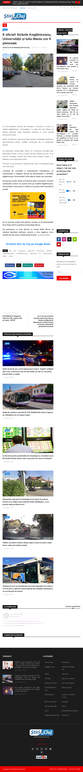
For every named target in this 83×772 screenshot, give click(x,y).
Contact (22, 8)
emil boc (49, 251)
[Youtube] (75, 8)
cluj (10, 251)
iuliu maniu (33, 253)
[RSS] (78, 8)
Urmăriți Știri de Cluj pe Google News (28, 244)
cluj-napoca (21, 251)
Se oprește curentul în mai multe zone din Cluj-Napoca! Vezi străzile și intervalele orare (67, 63)
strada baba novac (22, 253)
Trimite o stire (31, 8)
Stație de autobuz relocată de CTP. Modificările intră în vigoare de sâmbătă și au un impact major (27, 677)
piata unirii (31, 251)
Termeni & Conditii (74, 769)
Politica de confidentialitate (58, 769)
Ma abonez (63, 278)
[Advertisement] (28, 106)
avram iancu (40, 251)
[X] (68, 8)
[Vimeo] (71, 8)
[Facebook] (61, 8)
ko (40, 253)
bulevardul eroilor (8, 253)
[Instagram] (64, 8)
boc (15, 251)
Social (5, 29)
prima (11, 256)
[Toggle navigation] (5, 25)
